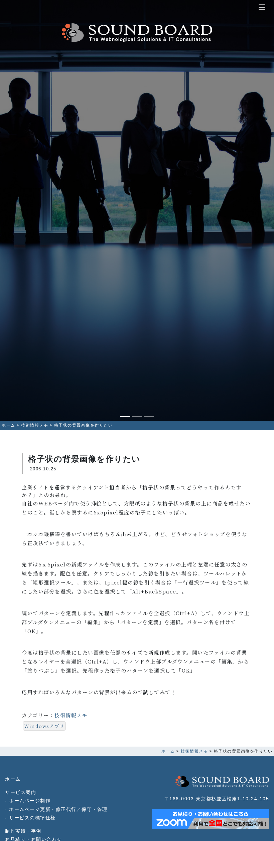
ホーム (13, 779)
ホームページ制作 (29, 800)
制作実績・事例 (23, 831)
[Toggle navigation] (262, 8)
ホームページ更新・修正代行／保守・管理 (58, 809)
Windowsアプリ (44, 726)
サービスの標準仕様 (32, 817)
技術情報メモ (71, 715)
